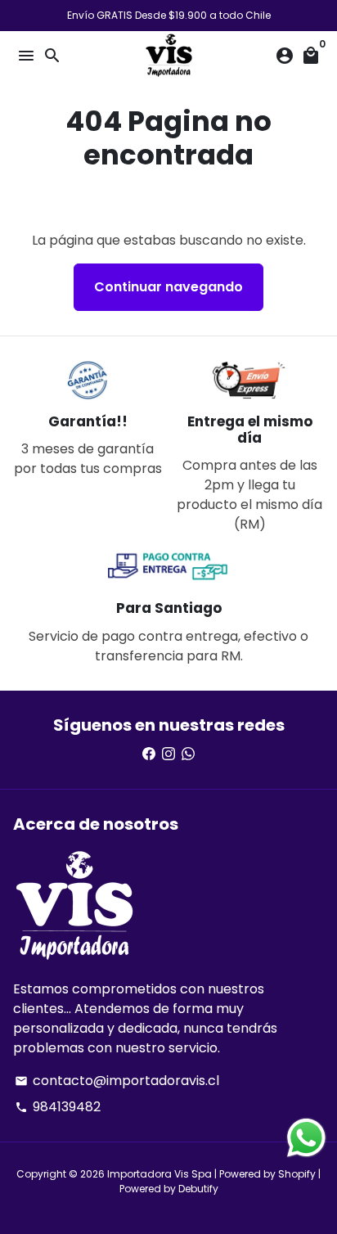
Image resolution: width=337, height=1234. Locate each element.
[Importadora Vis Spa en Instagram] (168, 754)
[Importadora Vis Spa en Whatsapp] (188, 754)
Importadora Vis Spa (159, 1174)
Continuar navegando (168, 286)
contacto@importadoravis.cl (117, 1080)
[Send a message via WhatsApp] (306, 1137)
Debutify (198, 1189)
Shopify (297, 1174)
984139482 (58, 1106)
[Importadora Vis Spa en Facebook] (148, 754)
